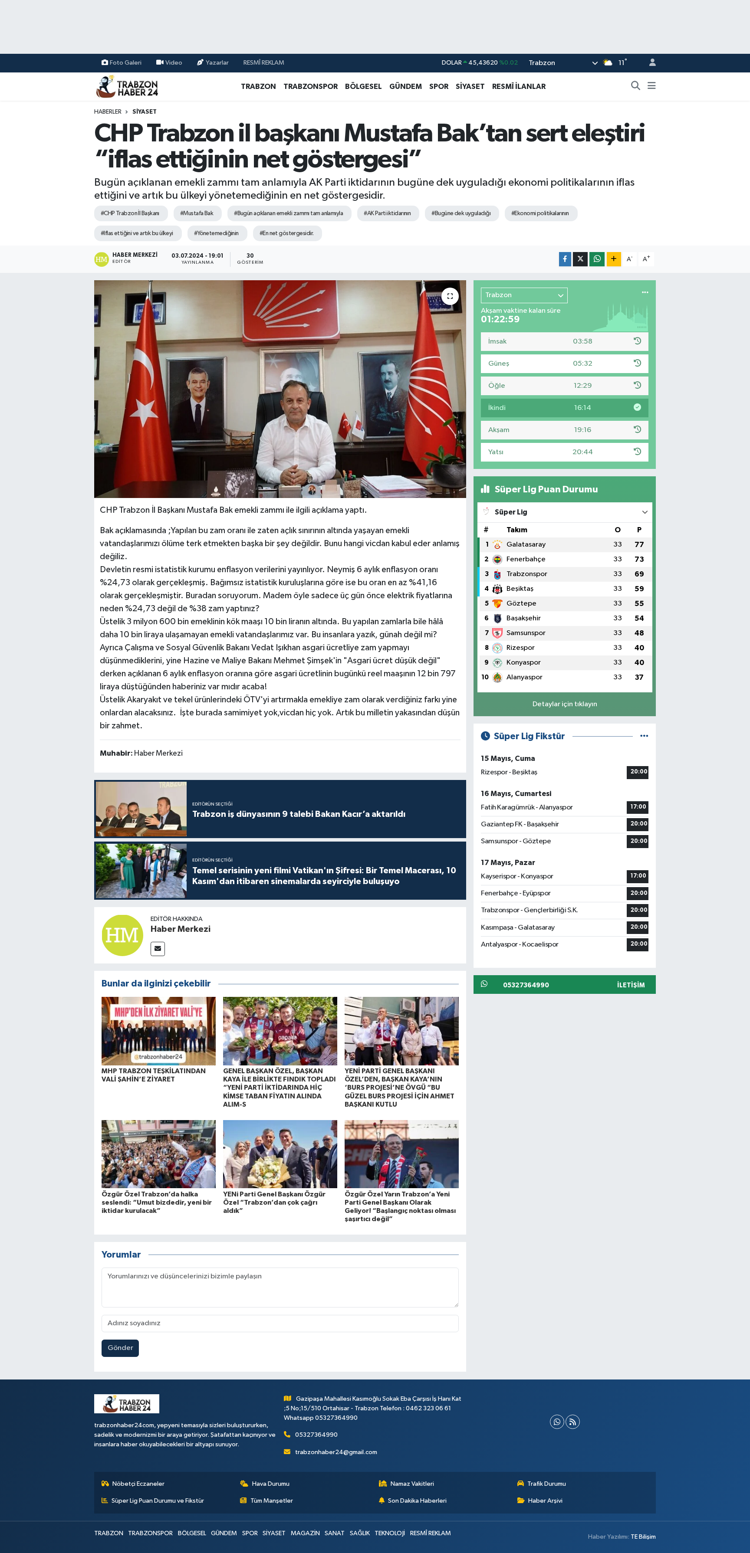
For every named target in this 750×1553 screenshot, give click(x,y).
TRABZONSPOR (310, 86)
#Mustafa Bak (196, 213)
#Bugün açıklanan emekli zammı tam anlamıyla (288, 213)
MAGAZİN (305, 1533)
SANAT (335, 1533)
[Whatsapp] (557, 1422)
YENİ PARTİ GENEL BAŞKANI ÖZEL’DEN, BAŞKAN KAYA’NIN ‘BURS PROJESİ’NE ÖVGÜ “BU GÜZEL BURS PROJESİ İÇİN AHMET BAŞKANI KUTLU (399, 1088)
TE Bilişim (643, 1536)
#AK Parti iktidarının (387, 213)
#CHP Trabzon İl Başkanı (130, 213)
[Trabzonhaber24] (126, 86)
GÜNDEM (405, 86)
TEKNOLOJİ (390, 1533)
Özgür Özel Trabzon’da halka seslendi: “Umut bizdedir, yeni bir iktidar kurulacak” (157, 1202)
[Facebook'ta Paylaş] (565, 259)
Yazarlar (217, 62)
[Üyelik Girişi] (649, 63)
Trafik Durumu (546, 1484)
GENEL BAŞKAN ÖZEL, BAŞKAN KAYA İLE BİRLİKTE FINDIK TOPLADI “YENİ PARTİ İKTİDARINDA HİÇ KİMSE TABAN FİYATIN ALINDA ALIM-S (279, 1088)
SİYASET (470, 86)
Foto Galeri (125, 62)
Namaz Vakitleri (412, 1484)
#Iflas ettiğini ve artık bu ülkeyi (137, 233)
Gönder (120, 1348)
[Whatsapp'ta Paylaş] (597, 259)
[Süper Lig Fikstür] (644, 736)
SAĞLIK (360, 1533)
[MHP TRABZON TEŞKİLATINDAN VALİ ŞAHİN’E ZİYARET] (159, 1031)
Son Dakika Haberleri (417, 1500)
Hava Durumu (270, 1484)
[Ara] (636, 86)
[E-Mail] (158, 949)
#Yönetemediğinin (216, 233)
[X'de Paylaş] (580, 259)
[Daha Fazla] (614, 259)
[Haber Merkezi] (122, 935)
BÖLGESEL (363, 86)
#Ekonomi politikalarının (540, 213)
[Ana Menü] (652, 86)
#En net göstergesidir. (287, 233)
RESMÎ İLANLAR (519, 86)
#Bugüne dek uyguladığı (460, 213)
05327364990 (316, 1435)
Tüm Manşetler (271, 1500)
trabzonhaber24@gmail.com (336, 1452)
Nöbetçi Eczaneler (138, 1484)
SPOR (438, 86)
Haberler (108, 112)
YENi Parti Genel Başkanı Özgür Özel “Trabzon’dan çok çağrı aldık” (274, 1202)
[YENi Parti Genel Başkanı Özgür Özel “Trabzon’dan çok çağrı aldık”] (280, 1153)
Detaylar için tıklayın (565, 704)
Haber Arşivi (545, 1500)
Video (173, 62)
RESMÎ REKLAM (263, 62)
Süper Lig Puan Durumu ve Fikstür (158, 1500)
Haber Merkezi (181, 929)
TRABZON (258, 86)
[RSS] (573, 1422)
